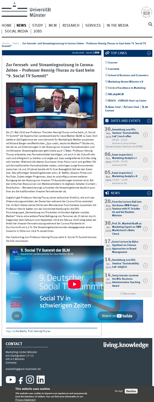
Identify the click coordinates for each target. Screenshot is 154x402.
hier (68, 151)
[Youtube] (11, 380)
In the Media (117, 26)
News (21, 26)
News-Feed (114, 107)
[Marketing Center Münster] (146, 10)
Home (7, 26)
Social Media (16, 31)
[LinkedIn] (41, 380)
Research (71, 26)
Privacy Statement (25, 400)
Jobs (38, 31)
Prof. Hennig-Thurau (39, 331)
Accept (119, 391)
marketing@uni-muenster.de (23, 369)
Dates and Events (125, 121)
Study (37, 26)
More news (129, 293)
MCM (53, 26)
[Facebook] (21, 380)
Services (93, 26)
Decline (131, 391)
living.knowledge (125, 345)
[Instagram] (30, 380)
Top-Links (118, 53)
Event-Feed (132, 107)
